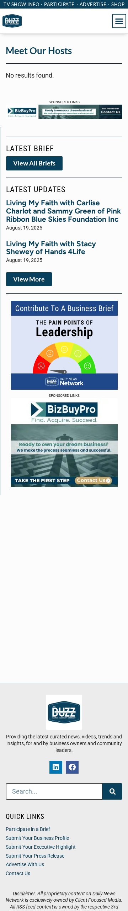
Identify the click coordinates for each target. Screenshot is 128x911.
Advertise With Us (25, 865)
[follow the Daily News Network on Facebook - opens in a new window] (72, 767)
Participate (59, 4)
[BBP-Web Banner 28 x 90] (64, 116)
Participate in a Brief (28, 829)
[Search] (112, 791)
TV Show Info (21, 4)
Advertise (93, 4)
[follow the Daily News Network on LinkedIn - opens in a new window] (55, 767)
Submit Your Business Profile (37, 838)
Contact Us (18, 873)
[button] (119, 21)
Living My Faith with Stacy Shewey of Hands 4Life (51, 247)
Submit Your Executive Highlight (41, 847)
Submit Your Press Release (35, 856)
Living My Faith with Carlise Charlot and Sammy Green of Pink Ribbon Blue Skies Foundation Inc (63, 210)
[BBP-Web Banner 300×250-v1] (64, 485)
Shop (117, 4)
